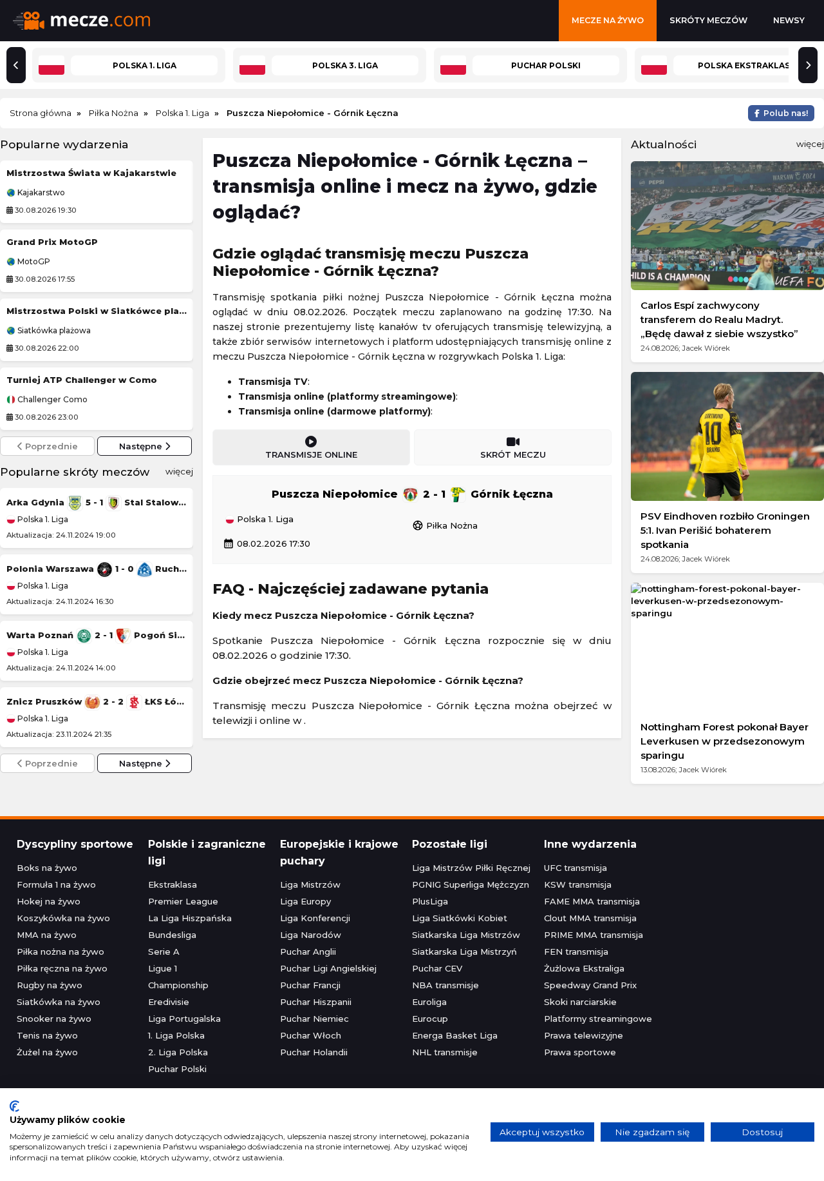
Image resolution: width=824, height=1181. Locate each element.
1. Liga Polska (176, 1035)
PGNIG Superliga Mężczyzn (470, 884)
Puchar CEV (437, 968)
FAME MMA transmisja (592, 901)
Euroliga (429, 1002)
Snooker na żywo (54, 1018)
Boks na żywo (47, 868)
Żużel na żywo (47, 1052)
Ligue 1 (162, 968)
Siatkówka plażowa (53, 330)
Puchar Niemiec (314, 1018)
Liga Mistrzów (310, 884)
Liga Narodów (310, 935)
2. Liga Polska (178, 1052)
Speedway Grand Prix (590, 985)
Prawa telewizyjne (583, 1035)
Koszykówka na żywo (63, 918)
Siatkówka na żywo (58, 1002)
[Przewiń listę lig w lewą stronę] (16, 65)
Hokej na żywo (48, 901)
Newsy (789, 20)
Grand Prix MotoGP (52, 242)
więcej (179, 471)
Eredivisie (168, 1002)
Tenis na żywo (47, 1035)
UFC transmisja (575, 868)
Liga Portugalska (184, 1018)
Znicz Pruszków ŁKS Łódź (96, 701)
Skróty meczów (708, 20)
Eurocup (430, 1018)
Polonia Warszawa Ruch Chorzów (96, 568)
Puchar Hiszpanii (315, 1002)
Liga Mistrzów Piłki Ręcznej (471, 868)
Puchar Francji (310, 985)
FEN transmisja (576, 951)
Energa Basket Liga (455, 1035)
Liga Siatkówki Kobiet (459, 918)
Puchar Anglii (308, 951)
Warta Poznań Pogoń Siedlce (96, 635)
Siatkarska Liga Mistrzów (466, 935)
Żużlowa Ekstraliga (584, 968)
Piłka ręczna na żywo (62, 968)
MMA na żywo (47, 935)
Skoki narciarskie (580, 1002)
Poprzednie (50, 446)
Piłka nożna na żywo (60, 951)
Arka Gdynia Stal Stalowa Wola (96, 502)
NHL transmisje (445, 1052)
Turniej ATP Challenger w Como (81, 380)
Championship (178, 985)
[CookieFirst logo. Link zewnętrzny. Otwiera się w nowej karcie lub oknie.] (14, 1106)
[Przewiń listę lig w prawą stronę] (808, 65)
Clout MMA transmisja (590, 918)
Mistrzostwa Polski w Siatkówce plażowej (96, 311)
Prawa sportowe (580, 1052)
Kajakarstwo (40, 192)
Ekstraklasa (172, 884)
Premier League (183, 901)
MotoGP (32, 261)
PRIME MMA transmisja (593, 935)
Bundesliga (172, 935)
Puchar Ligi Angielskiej (328, 968)
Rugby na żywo (49, 985)
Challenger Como (51, 399)
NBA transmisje (445, 985)
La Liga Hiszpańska (190, 918)
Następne (142, 446)
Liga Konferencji (315, 918)
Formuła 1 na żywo (56, 884)
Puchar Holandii (314, 1052)
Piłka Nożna (445, 525)
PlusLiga (430, 901)
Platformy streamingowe (598, 1018)
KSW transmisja (578, 884)
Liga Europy (305, 901)
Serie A (164, 951)
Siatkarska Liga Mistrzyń (464, 951)
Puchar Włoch (310, 1035)
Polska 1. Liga (41, 519)
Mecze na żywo (608, 20)
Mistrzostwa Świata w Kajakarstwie (91, 173)
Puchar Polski (177, 1069)
